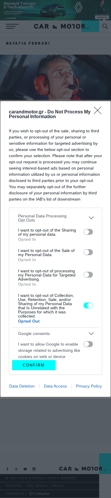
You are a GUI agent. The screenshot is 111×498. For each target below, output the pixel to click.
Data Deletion (22, 386)
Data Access (55, 386)
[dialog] (55, 249)
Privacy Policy (89, 386)
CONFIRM (34, 365)
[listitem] (55, 218)
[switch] (88, 232)
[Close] (99, 112)
